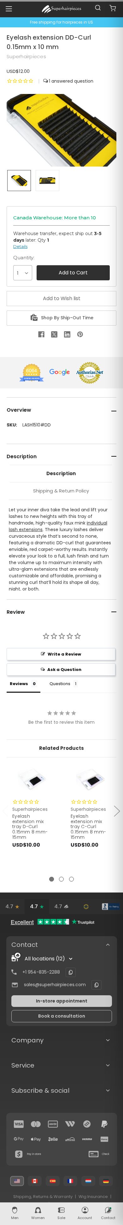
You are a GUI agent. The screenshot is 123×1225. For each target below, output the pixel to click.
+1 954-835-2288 (41, 972)
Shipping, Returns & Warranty (43, 1197)
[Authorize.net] (86, 906)
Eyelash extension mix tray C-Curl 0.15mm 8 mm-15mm (88, 826)
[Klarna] (104, 1139)
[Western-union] (70, 1124)
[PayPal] (104, 1124)
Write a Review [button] (64, 654)
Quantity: (23, 258)
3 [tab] (71, 879)
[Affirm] (70, 1139)
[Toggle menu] (8, 8)
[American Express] (53, 1124)
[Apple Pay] (36, 1139)
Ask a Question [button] (64, 670)
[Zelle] (53, 1139)
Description (61, 473)
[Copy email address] (96, 985)
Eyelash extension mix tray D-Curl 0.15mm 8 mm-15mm (30, 826)
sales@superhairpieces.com (55, 984)
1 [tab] (51, 879)
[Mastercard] (36, 1124)
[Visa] (19, 1124)
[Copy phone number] (71, 972)
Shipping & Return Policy (61, 490)
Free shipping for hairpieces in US (61, 22)
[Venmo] (87, 1139)
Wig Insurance (93, 1197)
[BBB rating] (110, 906)
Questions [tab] (60, 684)
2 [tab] (61, 879)
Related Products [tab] (61, 748)
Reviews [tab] (19, 684)
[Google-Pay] (19, 1139)
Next (116, 810)
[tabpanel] (32, 820)
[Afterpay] (87, 1124)
